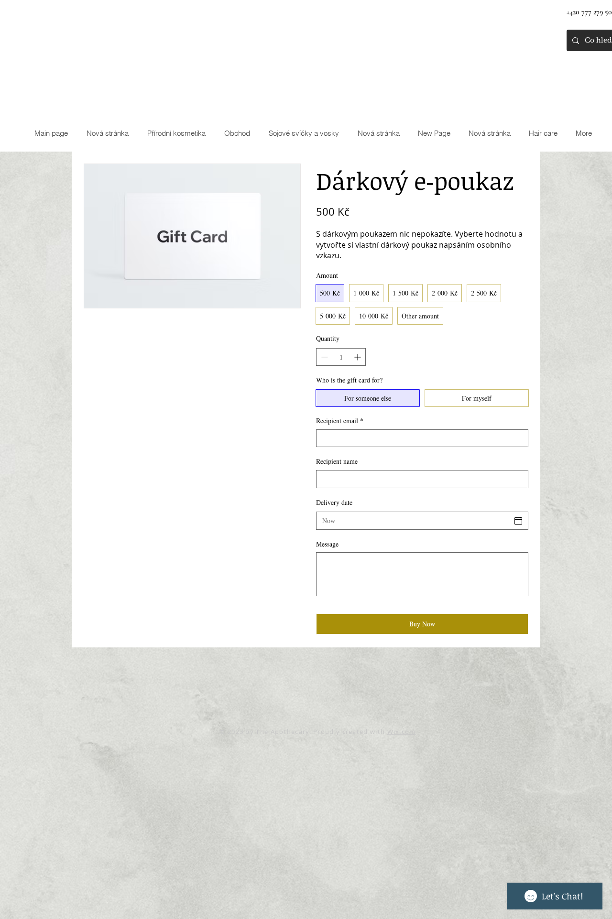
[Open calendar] (518, 520)
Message (327, 543)
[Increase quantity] (358, 357)
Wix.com (401, 731)
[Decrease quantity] (323, 357)
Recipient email (339, 420)
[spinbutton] (340, 357)
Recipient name (337, 461)
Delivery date (334, 502)
